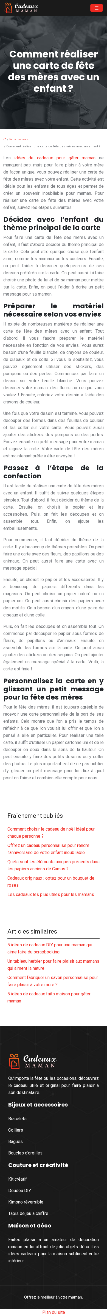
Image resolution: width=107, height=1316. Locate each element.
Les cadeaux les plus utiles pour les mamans (50, 894)
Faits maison (18, 139)
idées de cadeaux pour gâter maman (55, 157)
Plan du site (53, 1312)
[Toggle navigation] (96, 8)
